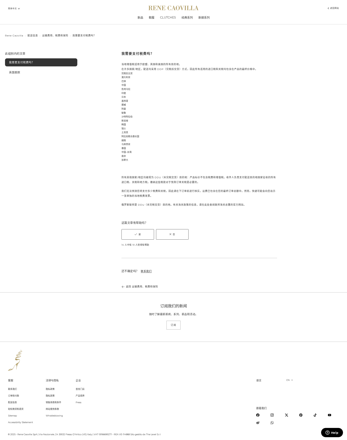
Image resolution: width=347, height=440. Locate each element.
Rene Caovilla (14, 35)
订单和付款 (13, 395)
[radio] (137, 234)
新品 (140, 17)
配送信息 (33, 35)
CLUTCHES (168, 17)
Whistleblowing (54, 415)
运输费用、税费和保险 (55, 35)
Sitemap (12, 415)
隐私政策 (50, 389)
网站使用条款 (52, 409)
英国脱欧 (14, 72)
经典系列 (187, 17)
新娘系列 (204, 17)
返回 (142, 286)
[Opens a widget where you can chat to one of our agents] (332, 433)
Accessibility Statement (20, 422)
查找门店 (80, 389)
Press (78, 402)
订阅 (173, 325)
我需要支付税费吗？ (21, 62)
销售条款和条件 (53, 402)
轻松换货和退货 (15, 409)
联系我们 (12, 389)
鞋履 (151, 17)
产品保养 (80, 395)
